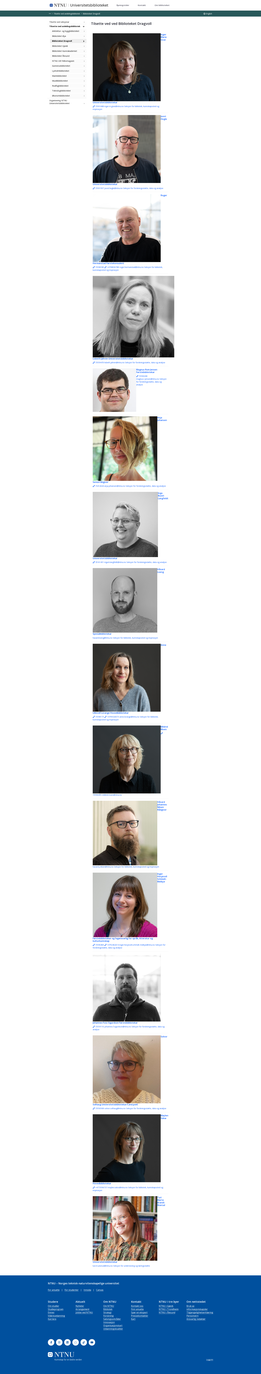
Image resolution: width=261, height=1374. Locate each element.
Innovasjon (109, 1322)
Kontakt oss (137, 1305)
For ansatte (54, 1289)
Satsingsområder (112, 1318)
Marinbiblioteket (59, 76)
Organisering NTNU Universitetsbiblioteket (59, 102)
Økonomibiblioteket (61, 95)
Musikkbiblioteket (60, 80)
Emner (51, 1312)
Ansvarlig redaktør (196, 1318)
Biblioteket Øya (59, 36)
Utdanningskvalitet (113, 1328)
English (209, 13)
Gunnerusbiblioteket (61, 66)
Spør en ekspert (139, 1312)
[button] (50, 13)
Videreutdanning (56, 1315)
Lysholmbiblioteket (60, 71)
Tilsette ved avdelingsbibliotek (64, 26)
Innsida (87, 1289)
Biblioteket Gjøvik (60, 46)
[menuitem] (122, 5)
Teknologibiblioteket (61, 91)
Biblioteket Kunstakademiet (64, 51)
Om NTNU (108, 1305)
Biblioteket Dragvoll (62, 41)
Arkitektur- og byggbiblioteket (65, 31)
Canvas (99, 1289)
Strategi (107, 1312)
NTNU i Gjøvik (166, 1305)
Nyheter (80, 1305)
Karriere (52, 1318)
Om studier (53, 1305)
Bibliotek (107, 1309)
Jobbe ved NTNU (84, 1312)
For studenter (72, 1289)
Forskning (108, 1315)
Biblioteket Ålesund (60, 56)
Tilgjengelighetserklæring (200, 1312)
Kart (133, 1318)
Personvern (192, 1315)
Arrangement (82, 1309)
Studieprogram (55, 1309)
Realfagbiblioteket (60, 85)
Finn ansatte (137, 1309)
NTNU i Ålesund (167, 1312)
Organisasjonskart (112, 1325)
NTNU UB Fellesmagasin (63, 61)
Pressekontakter (139, 1315)
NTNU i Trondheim (168, 1309)
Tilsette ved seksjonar (59, 22)
